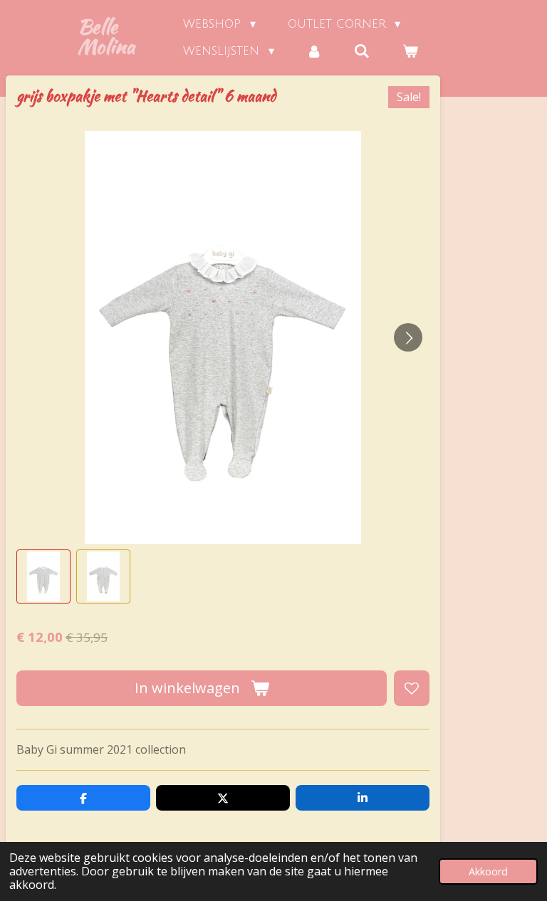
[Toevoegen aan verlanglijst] (411, 688)
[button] (43, 576)
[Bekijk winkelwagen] (410, 51)
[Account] (314, 51)
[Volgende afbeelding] (408, 337)
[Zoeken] (362, 51)
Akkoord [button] (488, 871)
